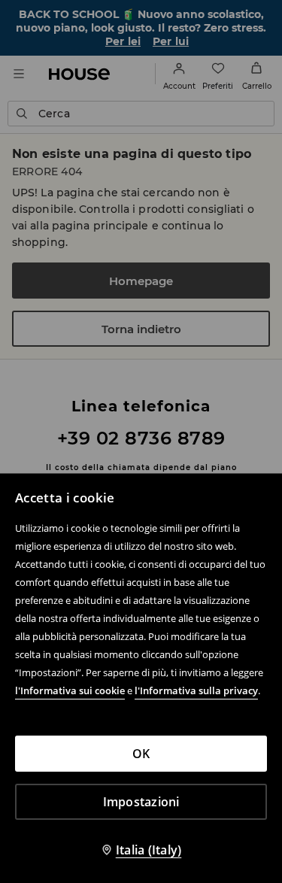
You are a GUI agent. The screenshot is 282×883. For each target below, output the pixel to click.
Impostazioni (141, 801)
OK (141, 753)
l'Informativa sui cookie (70, 690)
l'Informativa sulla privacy (196, 690)
